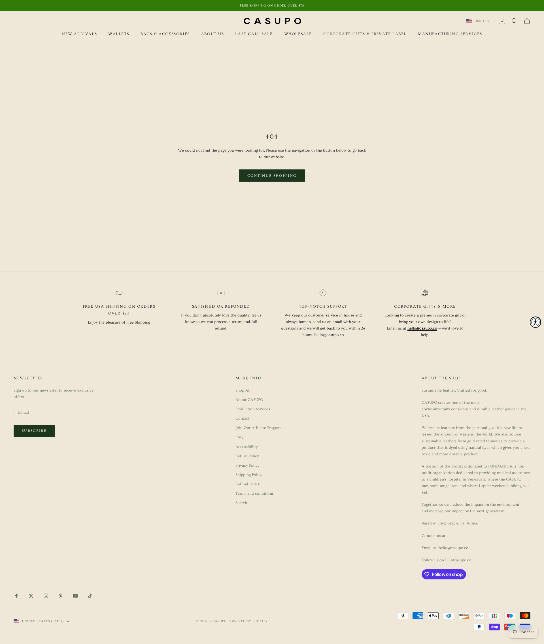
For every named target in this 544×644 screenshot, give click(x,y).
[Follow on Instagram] (46, 596)
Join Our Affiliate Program (258, 428)
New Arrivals (79, 34)
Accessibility (246, 447)
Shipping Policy (248, 475)
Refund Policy (247, 484)
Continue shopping (272, 176)
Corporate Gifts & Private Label (365, 34)
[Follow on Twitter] (31, 596)
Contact (242, 418)
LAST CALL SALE (254, 34)
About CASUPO (249, 400)
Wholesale (298, 34)
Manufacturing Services (450, 34)
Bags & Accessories (165, 34)
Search (241, 503)
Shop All (242, 390)
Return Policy (247, 456)
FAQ (239, 437)
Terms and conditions (254, 493)
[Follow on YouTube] (75, 596)
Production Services (252, 409)
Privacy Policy (247, 465)
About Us (212, 34)
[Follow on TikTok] (90, 596)
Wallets (118, 34)
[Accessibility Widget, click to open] (535, 322)
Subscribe (34, 431)
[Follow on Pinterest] (60, 596)
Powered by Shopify (248, 621)
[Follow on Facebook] (16, 596)
